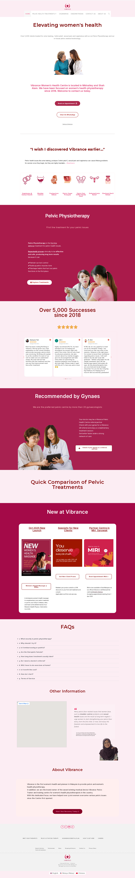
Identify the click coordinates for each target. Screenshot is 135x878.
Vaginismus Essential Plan (70, 838)
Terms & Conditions (40, 850)
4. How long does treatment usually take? (36, 656)
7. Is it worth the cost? (28, 670)
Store (59, 848)
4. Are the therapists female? (31, 652)
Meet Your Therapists (30, 838)
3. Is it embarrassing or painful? (32, 648)
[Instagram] (65, 826)
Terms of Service (68, 124)
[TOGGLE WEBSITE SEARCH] (109, 14)
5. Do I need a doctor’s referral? (32, 661)
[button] (24, 357)
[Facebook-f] (62, 826)
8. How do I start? (26, 674)
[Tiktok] (72, 826)
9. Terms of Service (27, 678)
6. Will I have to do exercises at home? (35, 665)
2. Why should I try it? (27, 643)
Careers (100, 838)
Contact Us (82, 848)
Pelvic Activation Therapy (49, 838)
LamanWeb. (73, 866)
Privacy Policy (92, 848)
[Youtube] (69, 826)
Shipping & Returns (70, 848)
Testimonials (51, 848)
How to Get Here (88, 838)
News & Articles (39, 848)
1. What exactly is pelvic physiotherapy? (35, 639)
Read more (71, 163)
